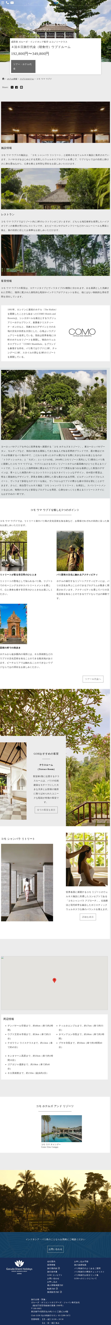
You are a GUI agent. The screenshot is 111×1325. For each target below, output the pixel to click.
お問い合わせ (55, 1249)
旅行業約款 (52, 1268)
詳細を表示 (88, 917)
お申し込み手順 (81, 1262)
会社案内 (51, 1262)
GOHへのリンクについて (85, 1279)
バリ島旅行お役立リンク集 (86, 1275)
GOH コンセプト (55, 1275)
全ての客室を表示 (46, 810)
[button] (54, 980)
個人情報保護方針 (55, 1285)
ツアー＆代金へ (93, 679)
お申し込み (52, 1282)
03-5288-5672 (64, 1316)
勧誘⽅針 (51, 1289)
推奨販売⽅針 (53, 1292)
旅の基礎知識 (80, 1265)
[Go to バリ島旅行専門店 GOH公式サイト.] (3, 79)
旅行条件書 (52, 1272)
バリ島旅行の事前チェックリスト (89, 1272)
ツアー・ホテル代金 (22, 66)
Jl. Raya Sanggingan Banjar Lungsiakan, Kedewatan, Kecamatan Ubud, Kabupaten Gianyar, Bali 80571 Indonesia (53, 36)
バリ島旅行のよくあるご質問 (87, 1268)
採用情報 (51, 1265)
